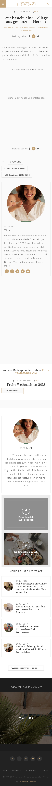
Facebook (19, 758)
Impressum (16, 770)
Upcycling (8, 28)
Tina (36, 12)
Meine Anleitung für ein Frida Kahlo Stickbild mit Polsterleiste (31, 649)
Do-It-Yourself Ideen (25, 28)
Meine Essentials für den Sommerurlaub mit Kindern (30, 609)
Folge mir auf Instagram (26, 686)
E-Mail (39, 758)
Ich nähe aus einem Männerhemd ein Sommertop (27, 629)
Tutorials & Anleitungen (17, 175)
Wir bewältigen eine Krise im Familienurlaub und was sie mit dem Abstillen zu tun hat (31, 588)
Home (5, 770)
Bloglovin (32, 758)
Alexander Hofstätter (27, 781)
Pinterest (26, 758)
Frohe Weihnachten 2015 (31, 371)
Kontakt (46, 770)
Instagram (13, 758)
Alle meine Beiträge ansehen (24, 668)
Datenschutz (31, 770)
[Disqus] (26, 320)
